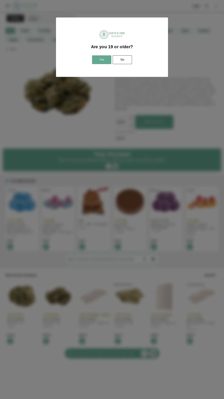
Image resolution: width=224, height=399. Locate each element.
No (122, 59)
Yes (101, 59)
